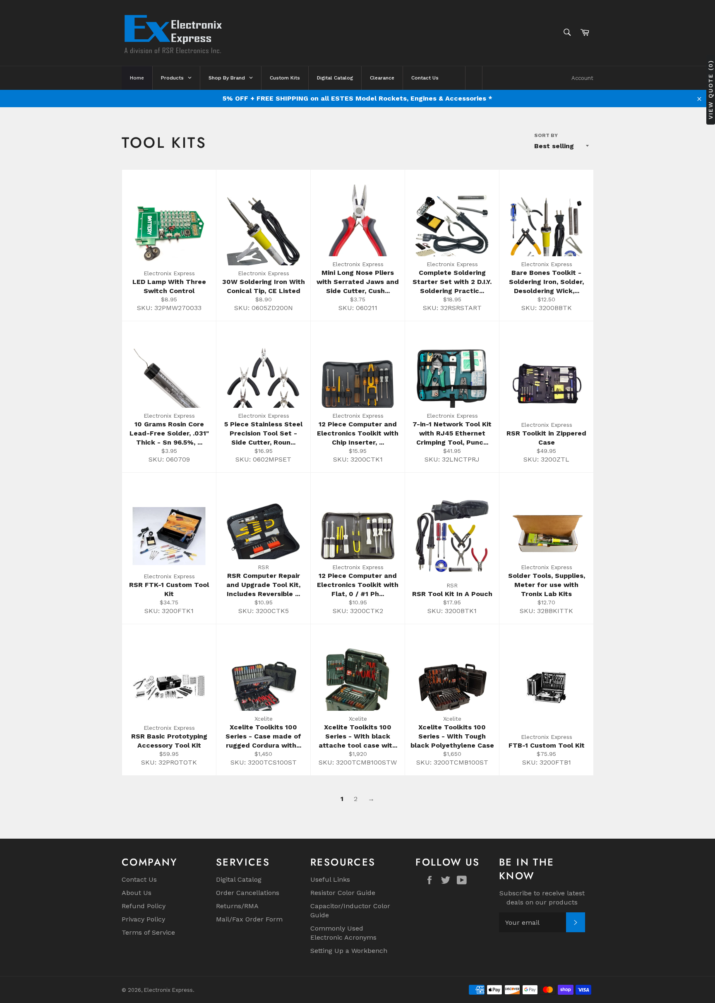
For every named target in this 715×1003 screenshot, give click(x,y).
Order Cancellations (247, 893)
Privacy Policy (143, 919)
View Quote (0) (710, 89)
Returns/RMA (237, 906)
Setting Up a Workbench (348, 951)
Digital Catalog (239, 879)
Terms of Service (148, 932)
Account (582, 78)
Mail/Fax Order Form (249, 919)
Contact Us (139, 879)
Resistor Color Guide (342, 893)
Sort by (546, 135)
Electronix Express (168, 990)
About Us (136, 893)
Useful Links (330, 879)
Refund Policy (144, 906)
